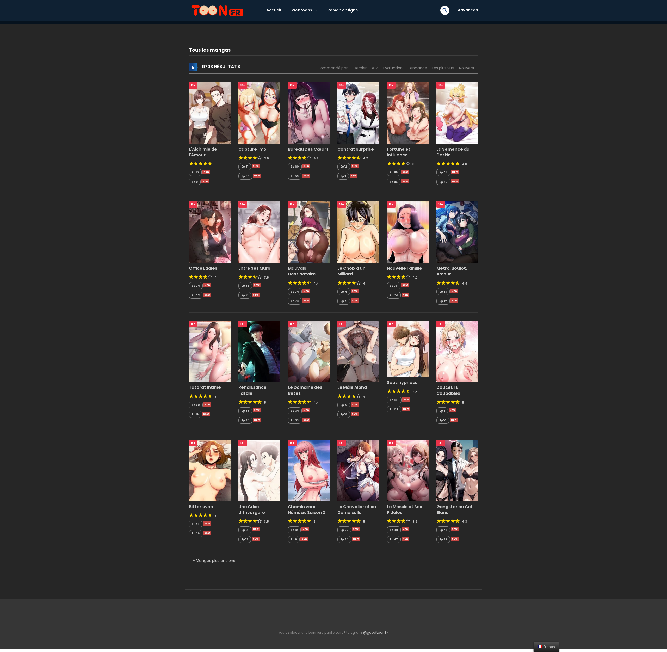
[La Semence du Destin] (457, 112)
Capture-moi (252, 149)
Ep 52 (245, 286)
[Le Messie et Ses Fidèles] (408, 470)
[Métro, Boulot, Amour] (457, 232)
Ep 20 (196, 405)
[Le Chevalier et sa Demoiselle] (358, 470)
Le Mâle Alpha (352, 387)
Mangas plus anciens (215, 560)
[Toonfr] (217, 10)
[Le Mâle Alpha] (358, 351)
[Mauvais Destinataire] (309, 232)
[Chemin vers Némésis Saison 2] (309, 470)
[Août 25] (207, 523)
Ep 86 (394, 172)
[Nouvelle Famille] (408, 232)
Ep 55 (344, 530)
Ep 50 (245, 176)
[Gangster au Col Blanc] (457, 470)
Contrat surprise (355, 149)
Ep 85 (394, 182)
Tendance (417, 68)
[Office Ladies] (210, 232)
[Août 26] (257, 410)
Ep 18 (343, 414)
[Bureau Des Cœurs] (309, 112)
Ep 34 (245, 420)
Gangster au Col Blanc (454, 509)
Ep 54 (344, 539)
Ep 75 (394, 286)
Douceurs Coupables (448, 390)
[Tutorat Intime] (210, 351)
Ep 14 (244, 530)
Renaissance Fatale (252, 390)
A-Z (375, 68)
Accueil (274, 10)
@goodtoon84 (376, 632)
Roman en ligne (343, 10)
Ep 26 (196, 533)
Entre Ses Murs (254, 268)
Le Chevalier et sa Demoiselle (356, 509)
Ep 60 (295, 166)
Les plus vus (443, 68)
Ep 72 (443, 539)
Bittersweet (202, 507)
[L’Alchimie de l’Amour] (210, 112)
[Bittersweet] (210, 470)
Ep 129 (394, 409)
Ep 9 (195, 182)
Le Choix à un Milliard (351, 271)
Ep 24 (196, 286)
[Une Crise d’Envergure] (259, 470)
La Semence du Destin (453, 152)
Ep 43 (443, 172)
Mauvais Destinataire (302, 271)
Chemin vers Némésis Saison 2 (306, 509)
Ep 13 (244, 539)
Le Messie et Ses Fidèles (404, 509)
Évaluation (393, 68)
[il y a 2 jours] (257, 285)
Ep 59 (295, 176)
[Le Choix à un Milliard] (358, 232)
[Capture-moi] (259, 112)
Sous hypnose (402, 382)
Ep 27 (196, 524)
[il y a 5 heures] (206, 172)
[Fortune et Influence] (408, 112)
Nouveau (467, 68)
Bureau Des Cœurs (308, 149)
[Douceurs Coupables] (457, 351)
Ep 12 (343, 166)
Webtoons (302, 10)
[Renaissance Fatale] (259, 351)
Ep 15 (343, 301)
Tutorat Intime (205, 387)
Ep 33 (295, 420)
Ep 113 (443, 292)
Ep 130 (394, 400)
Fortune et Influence (398, 152)
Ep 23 (196, 295)
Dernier (360, 68)
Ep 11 (343, 176)
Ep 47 (394, 539)
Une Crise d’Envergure (251, 509)
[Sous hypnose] (408, 348)
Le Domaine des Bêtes (305, 390)
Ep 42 (443, 182)
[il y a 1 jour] (306, 166)
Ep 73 (295, 301)
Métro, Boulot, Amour (451, 271)
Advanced (468, 10)
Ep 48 (394, 530)
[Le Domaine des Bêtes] (309, 351)
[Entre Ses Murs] (259, 232)
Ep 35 (245, 411)
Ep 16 (343, 292)
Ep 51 (244, 166)
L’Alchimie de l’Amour (203, 152)
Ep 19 (195, 414)
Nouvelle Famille (404, 268)
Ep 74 (295, 292)
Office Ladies (203, 268)
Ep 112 (443, 301)
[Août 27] (355, 291)
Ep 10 (195, 172)
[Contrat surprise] (358, 112)
